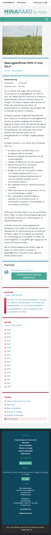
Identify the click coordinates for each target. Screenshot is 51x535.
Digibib (25, 468)
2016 (9, 362)
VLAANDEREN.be (8, 3)
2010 (9, 383)
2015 (9, 365)
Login (26, 479)
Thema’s (25, 435)
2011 (8, 379)
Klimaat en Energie (14, 412)
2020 (9, 347)
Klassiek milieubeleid (15, 415)
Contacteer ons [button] (39, 3)
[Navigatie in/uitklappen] (46, 19)
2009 (9, 387)
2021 (9, 344)
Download (29, 276)
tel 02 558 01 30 (25, 509)
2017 (8, 358)
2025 (9, 330)
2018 (9, 355)
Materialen (11, 405)
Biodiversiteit (12, 419)
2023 (9, 337)
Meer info (25, 530)
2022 (9, 340)
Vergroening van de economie (19, 401)
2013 (9, 372)
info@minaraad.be (25, 513)
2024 (9, 333)
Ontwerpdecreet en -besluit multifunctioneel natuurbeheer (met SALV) (25, 310)
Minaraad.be (21, 3)
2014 (9, 369)
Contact (25, 483)
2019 (9, 351)
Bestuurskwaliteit (14, 408)
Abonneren (26, 463)
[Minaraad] (25, 12)
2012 (9, 376)
